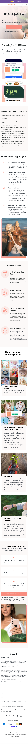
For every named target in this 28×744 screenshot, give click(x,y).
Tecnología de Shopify (8, 732)
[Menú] (1, 4)
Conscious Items (16, 731)
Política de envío (15, 736)
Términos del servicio (21, 734)
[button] (20, 4)
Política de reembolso (20, 732)
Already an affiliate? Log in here (14, 31)
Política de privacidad (9, 734)
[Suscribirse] (26, 706)
